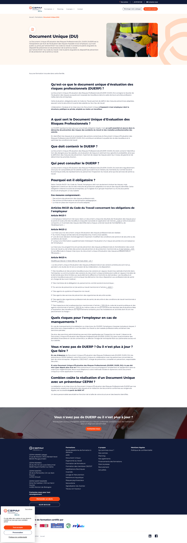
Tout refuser (28, 509)
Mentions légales (138, 447)
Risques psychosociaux (75, 480)
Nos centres (103, 453)
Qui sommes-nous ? (106, 450)
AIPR (68, 455)
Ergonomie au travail (74, 461)
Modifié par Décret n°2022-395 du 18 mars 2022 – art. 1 (72, 261)
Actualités (102, 470)
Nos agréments (104, 459)
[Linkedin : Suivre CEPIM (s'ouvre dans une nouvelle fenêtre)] (150, 536)
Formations (48, 9)
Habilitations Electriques (75, 469)
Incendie (69, 472)
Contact (80, 9)
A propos (102, 447)
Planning (60, 9)
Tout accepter (18, 527)
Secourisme (70, 483)
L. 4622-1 (109, 287)
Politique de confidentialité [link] (18, 537)
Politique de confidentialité (141, 450)
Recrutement (103, 467)
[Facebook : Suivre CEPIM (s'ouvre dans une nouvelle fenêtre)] (156, 536)
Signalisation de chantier (75, 486)
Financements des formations (110, 461)
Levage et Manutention (75, 475)
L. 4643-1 (60, 301)
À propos (69, 9)
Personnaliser (18, 532)
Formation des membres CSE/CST (79, 466)
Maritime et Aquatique (74, 477)
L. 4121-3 (119, 221)
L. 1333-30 (78, 307)
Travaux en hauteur (73, 489)
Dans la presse (104, 464)
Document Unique (73, 458)
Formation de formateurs (75, 463)
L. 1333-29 (103, 305)
